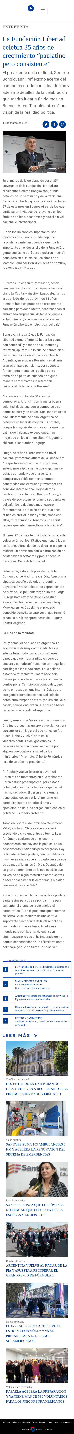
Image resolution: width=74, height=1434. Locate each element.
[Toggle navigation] (42, 10)
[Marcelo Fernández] (17, 11)
